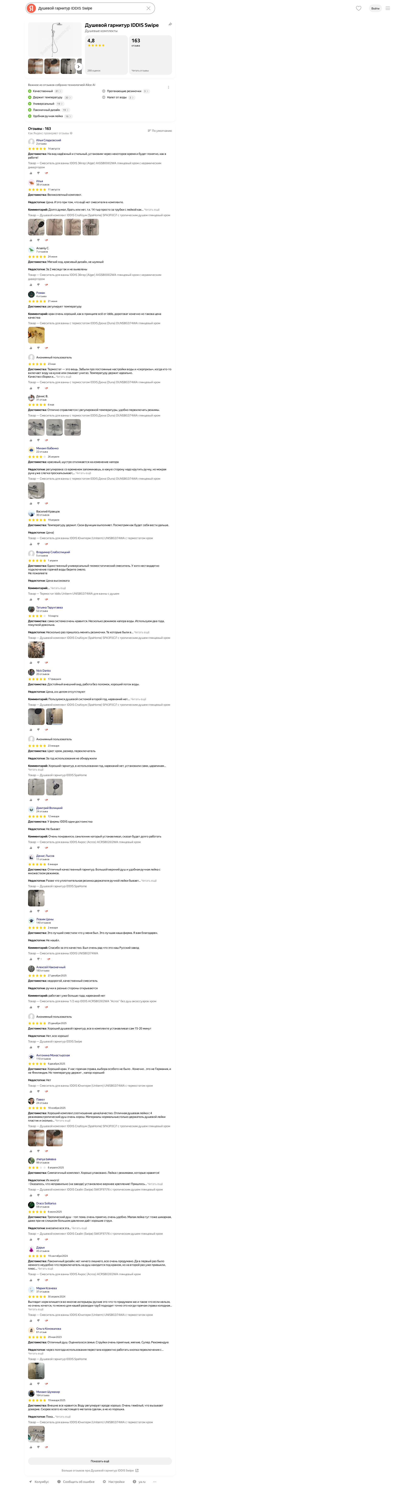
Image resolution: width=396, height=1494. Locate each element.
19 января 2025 (56, 1400)
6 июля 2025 (55, 1211)
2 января (53, 927)
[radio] (31, 173)
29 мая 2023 (55, 1337)
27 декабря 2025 (57, 975)
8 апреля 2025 (56, 1167)
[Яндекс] (31, 8)
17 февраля (54, 679)
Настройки (116, 1482)
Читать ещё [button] (152, 209)
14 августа (54, 148)
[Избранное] (358, 8)
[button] (35, 66)
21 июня (52, 301)
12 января (53, 816)
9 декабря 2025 (56, 1063)
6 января (53, 864)
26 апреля (53, 456)
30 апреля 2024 (56, 1296)
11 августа (54, 189)
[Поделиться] (170, 24)
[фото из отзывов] (36, 227)
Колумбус (42, 1482)
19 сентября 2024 (58, 1255)
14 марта (53, 615)
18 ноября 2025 (57, 1107)
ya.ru (142, 1482)
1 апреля (53, 560)
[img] (37, 148)
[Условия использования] (168, 87)
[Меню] (388, 8)
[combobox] (89, 8)
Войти (375, 8)
